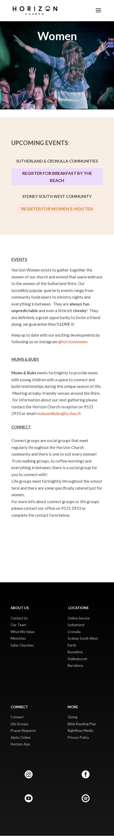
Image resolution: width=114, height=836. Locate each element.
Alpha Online (20, 737)
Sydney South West (83, 638)
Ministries (18, 638)
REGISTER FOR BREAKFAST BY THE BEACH (57, 177)
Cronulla (74, 632)
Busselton (75, 652)
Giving (72, 717)
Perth (72, 645)
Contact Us (19, 618)
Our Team (18, 625)
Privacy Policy (78, 737)
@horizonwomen (72, 341)
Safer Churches (22, 645)
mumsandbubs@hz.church (59, 413)
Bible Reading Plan (82, 724)
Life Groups (19, 724)
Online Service (79, 618)
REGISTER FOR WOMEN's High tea (57, 208)
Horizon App (20, 744)
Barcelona (75, 665)
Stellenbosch (77, 659)
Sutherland (76, 625)
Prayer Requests (23, 730)
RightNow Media (80, 730)
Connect (17, 717)
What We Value (22, 632)
